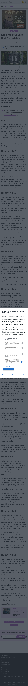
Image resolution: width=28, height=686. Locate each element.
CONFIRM (8, 369)
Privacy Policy (22, 374)
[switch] (22, 343)
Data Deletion (5, 374)
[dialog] (14, 343)
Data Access (14, 374)
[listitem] (14, 339)
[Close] (24, 311)
